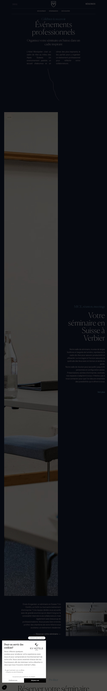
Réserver (90, 4)
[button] (17, 354)
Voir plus (101, 392)
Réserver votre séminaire (47, 634)
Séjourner (41, 11)
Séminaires (53, 11)
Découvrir (65, 11)
